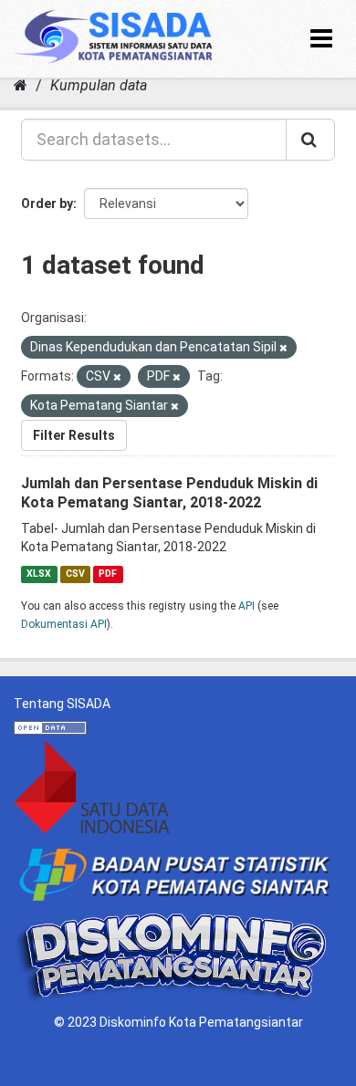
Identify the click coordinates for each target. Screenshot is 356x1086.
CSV (75, 574)
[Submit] (310, 140)
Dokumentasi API (64, 624)
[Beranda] (20, 85)
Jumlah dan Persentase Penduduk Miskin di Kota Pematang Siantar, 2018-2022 (169, 493)
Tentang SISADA (62, 703)
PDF (108, 574)
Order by (47, 203)
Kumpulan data (98, 85)
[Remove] (283, 348)
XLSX (38, 574)
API (246, 606)
